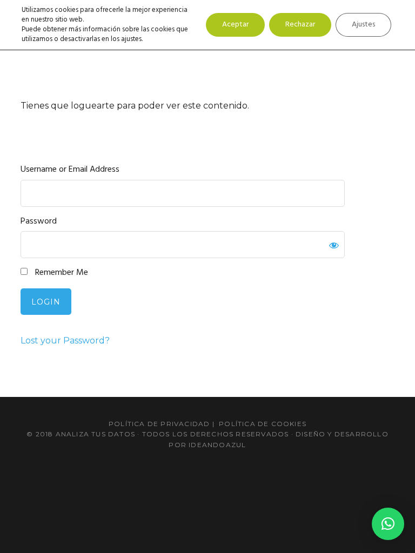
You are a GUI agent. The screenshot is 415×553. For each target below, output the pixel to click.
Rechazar (300, 24)
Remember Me (60, 273)
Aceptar (235, 24)
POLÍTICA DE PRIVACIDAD (159, 424)
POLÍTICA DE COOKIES (262, 424)
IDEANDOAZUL (217, 445)
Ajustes (363, 24)
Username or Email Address (70, 170)
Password (39, 221)
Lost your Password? (65, 340)
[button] (388, 524)
